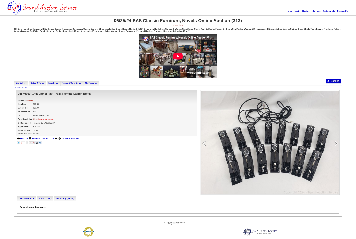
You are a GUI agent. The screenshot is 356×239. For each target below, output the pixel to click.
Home (289, 11)
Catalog (335, 81)
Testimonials (329, 11)
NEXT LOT (50, 138)
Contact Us (342, 11)
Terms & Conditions (71, 83)
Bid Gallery (21, 83)
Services (316, 11)
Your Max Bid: (24, 112)
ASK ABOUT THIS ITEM (70, 138)
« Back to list (21, 87)
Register (306, 11)
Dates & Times (37, 83)
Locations (53, 83)
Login (297, 11)
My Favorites (91, 83)
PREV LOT (24, 138)
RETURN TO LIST (38, 138)
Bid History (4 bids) (65, 198)
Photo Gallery (45, 198)
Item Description (26, 198)
